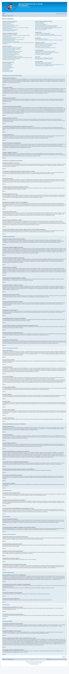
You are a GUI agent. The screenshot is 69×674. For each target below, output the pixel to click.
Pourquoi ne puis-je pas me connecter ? (9, 26)
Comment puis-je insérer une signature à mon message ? (12, 49)
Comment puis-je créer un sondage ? (9, 50)
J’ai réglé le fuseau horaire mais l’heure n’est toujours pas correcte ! (14, 37)
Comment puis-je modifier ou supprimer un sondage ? (11, 52)
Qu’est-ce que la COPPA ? (7, 23)
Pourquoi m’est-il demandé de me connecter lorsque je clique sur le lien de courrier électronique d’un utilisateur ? (18, 43)
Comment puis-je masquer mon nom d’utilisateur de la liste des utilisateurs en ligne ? (16, 35)
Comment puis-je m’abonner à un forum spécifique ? (43, 53)
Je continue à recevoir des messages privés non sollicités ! (44, 34)
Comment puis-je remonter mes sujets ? (9, 59)
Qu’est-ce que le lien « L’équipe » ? (40, 29)
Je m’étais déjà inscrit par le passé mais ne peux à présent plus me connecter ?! (16, 27)
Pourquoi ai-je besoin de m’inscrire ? (8, 22)
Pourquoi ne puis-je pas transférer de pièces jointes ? (11, 54)
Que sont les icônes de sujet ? (7, 71)
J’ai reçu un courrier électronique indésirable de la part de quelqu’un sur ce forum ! (48, 35)
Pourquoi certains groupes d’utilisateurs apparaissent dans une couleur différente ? (48, 27)
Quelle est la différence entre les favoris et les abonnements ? (45, 51)
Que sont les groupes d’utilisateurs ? (41, 24)
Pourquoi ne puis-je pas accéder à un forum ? (10, 53)
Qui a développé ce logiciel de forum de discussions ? (44, 62)
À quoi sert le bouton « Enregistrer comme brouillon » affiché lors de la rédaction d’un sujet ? (17, 57)
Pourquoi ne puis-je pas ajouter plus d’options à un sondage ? (13, 51)
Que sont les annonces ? (7, 68)
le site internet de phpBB (32, 197)
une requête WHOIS (42, 640)
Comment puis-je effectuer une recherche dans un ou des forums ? (46, 43)
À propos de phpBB (53, 626)
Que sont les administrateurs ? (40, 22)
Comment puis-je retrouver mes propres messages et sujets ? (45, 47)
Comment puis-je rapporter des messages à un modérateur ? (13, 56)
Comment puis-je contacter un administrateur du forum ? (44, 65)
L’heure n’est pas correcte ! (7, 36)
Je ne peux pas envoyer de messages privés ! (42, 33)
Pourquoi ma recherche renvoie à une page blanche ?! (44, 45)
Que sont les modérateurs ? (39, 23)
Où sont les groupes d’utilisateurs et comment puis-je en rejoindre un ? (46, 25)
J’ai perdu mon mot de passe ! (7, 28)
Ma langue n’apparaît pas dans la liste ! (9, 38)
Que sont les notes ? (6, 69)
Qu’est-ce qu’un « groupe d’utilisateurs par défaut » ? (43, 28)
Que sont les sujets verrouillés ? (8, 70)
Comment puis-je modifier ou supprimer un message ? (11, 48)
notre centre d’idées (6, 633)
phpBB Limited (31, 624)
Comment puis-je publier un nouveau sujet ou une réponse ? (12, 47)
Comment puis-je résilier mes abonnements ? (42, 54)
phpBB (31, 661)
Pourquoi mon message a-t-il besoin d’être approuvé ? (11, 58)
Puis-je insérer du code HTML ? (8, 64)
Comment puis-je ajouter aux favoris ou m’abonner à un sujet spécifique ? (47, 52)
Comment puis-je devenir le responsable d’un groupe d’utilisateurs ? (46, 26)
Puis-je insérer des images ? (7, 66)
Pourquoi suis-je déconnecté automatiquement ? (10, 29)
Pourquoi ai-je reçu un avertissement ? (9, 55)
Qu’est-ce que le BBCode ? (7, 63)
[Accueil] (10, 7)
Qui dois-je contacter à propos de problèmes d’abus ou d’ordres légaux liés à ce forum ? (49, 64)
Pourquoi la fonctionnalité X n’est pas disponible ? (43, 63)
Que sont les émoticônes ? (7, 65)
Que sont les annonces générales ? (8, 67)
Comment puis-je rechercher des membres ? (42, 46)
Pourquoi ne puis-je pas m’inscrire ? (8, 24)
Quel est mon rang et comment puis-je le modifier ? (11, 41)
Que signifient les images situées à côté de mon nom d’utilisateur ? (13, 39)
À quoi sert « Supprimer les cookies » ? (9, 30)
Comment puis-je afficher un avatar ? (9, 40)
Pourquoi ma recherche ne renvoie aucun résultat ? (43, 44)
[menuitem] (4, 14)
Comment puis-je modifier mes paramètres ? (10, 34)
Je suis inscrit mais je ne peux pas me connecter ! (11, 25)
